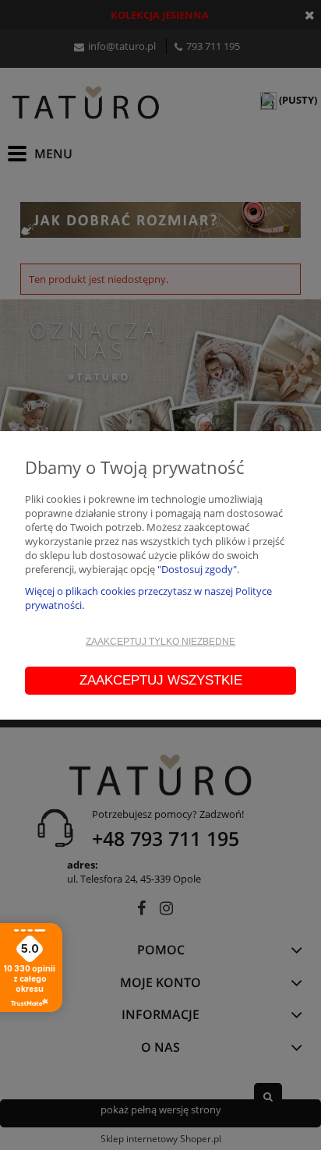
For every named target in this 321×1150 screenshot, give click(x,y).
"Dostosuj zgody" (197, 569)
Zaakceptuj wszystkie (160, 680)
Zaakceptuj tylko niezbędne (160, 641)
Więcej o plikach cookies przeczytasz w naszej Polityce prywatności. (148, 598)
